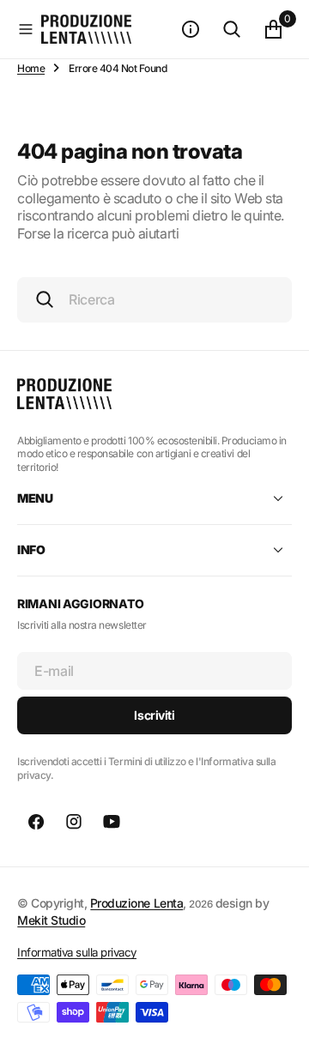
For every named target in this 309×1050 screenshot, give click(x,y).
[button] (25, 29)
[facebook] (36, 822)
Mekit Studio (51, 920)
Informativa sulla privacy (76, 952)
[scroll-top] (279, 1021)
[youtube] (111, 822)
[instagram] (74, 822)
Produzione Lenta (136, 903)
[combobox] (154, 300)
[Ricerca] (232, 29)
